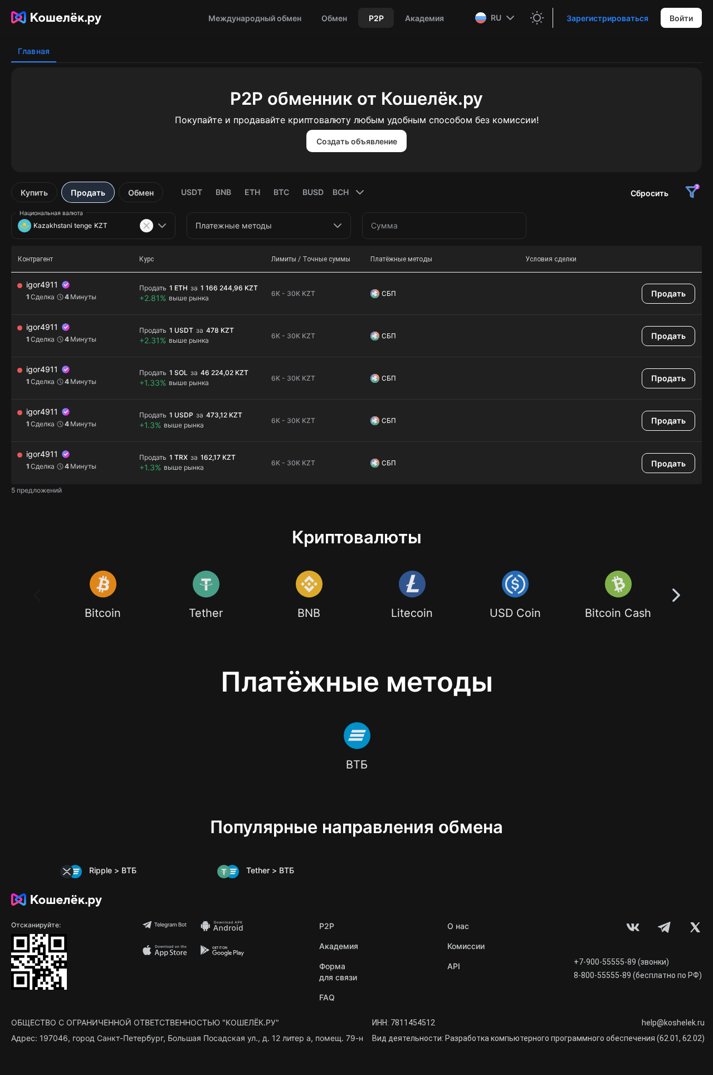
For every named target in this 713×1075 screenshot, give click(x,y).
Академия (338, 946)
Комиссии (466, 946)
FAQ (327, 997)
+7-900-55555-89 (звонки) (621, 961)
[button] (496, 18)
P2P (326, 926)
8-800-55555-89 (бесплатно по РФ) (638, 975)
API (453, 966)
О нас (458, 926)
